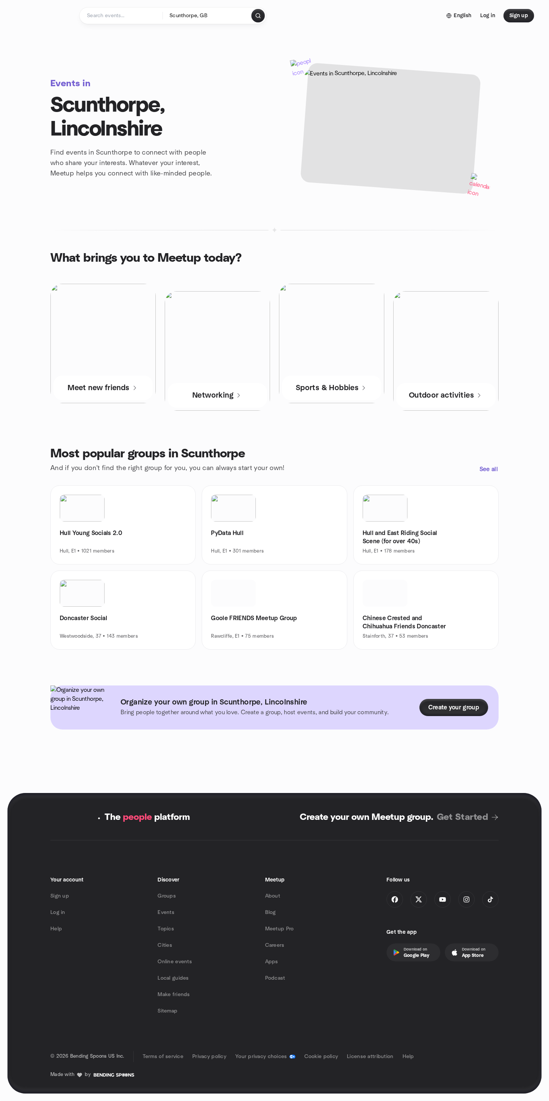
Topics (166, 929)
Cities (165, 945)
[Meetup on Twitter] (418, 899)
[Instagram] (466, 899)
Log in (57, 912)
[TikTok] (490, 899)
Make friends (174, 994)
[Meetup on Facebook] (395, 899)
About (272, 896)
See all (489, 469)
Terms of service (163, 1056)
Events (166, 912)
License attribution (370, 1056)
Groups (167, 896)
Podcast (275, 978)
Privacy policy (209, 1056)
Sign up (59, 896)
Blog (270, 912)
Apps (271, 961)
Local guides (173, 978)
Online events (175, 961)
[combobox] (207, 15)
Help (56, 929)
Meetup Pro (279, 929)
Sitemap (167, 1011)
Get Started (462, 817)
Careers (275, 945)
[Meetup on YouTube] (442, 899)
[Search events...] (258, 15)
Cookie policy (321, 1056)
